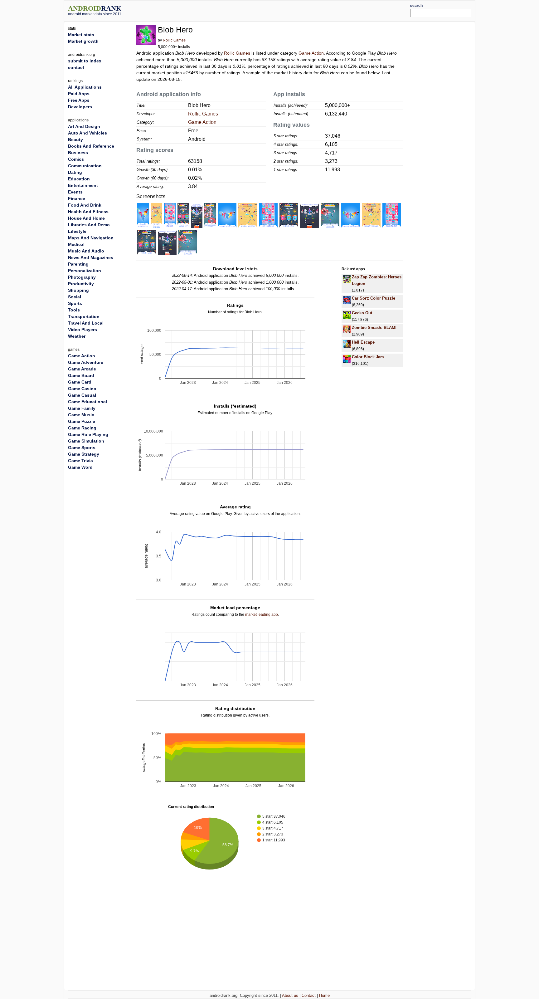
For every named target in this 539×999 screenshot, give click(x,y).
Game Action (311, 53)
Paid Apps (79, 93)
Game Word (80, 467)
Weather (76, 336)
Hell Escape (363, 342)
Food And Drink (84, 205)
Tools (74, 309)
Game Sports (81, 447)
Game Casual (82, 395)
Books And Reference (91, 146)
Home (324, 995)
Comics (76, 159)
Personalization (84, 270)
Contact (309, 995)
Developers (80, 106)
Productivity (81, 283)
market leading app (261, 614)
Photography (82, 277)
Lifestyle (77, 231)
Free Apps (79, 100)
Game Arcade (82, 368)
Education (79, 178)
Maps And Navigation (91, 237)
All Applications (85, 87)
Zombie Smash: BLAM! (374, 327)
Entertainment (83, 185)
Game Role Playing (88, 434)
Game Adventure (85, 362)
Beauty (75, 139)
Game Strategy (83, 454)
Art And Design (84, 126)
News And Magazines (90, 257)
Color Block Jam (368, 357)
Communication (85, 165)
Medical (76, 244)
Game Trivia (80, 460)
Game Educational (87, 401)
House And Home (86, 218)
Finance (76, 198)
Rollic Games (174, 40)
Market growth (83, 41)
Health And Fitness (88, 211)
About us (290, 995)
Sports (75, 303)
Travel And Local (86, 323)
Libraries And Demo (89, 224)
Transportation (84, 316)
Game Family (81, 408)
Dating (75, 172)
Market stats (81, 34)
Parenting (78, 264)
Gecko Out (362, 313)
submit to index (84, 60)
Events (75, 191)
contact (76, 67)
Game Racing (82, 427)
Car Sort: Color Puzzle (373, 298)
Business (78, 152)
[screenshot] (143, 215)
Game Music (81, 414)
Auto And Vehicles (87, 132)
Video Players (82, 329)
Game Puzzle (81, 421)
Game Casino (82, 388)
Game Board (81, 375)
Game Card (79, 382)
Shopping (78, 290)
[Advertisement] (287, 10)
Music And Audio (86, 250)
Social (74, 296)
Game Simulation (86, 440)
